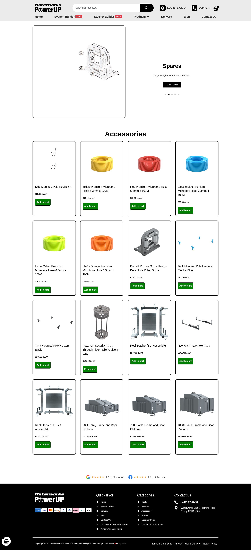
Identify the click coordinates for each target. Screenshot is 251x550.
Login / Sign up (177, 7)
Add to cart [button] (43, 202)
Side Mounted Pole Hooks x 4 (53, 186)
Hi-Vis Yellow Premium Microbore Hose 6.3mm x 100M (50, 270)
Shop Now (192, 85)
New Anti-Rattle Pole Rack (194, 345)
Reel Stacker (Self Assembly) (148, 345)
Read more (137, 285)
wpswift (122, 543)
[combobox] (106, 8)
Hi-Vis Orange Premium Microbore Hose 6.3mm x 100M (98, 270)
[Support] (194, 8)
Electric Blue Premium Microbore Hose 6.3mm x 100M (193, 190)
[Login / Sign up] (163, 8)
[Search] (147, 8)
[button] (165, 94)
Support (205, 7)
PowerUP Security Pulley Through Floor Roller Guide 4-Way (101, 349)
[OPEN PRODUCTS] (147, 16)
